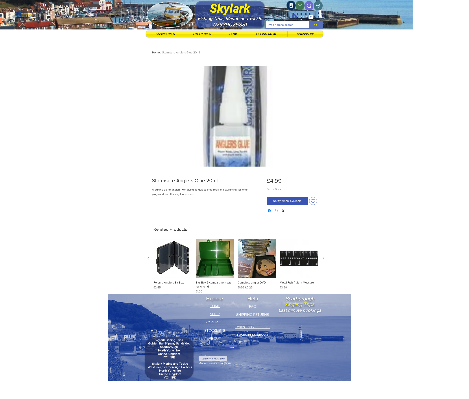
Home (156, 52)
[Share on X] (283, 210)
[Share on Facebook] (269, 210)
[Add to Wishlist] (313, 201)
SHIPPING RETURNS (252, 314)
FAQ (252, 306)
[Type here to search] (315, 24)
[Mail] (300, 5)
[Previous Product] (148, 258)
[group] (236, 266)
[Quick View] (173, 258)
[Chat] (308, 5)
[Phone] (291, 5)
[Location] (318, 5)
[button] (310, 16)
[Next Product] (323, 258)
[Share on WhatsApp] (276, 210)
